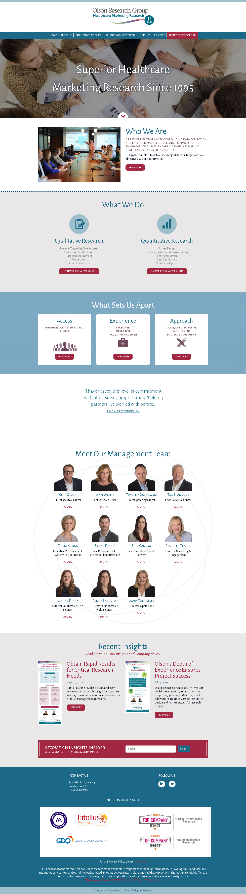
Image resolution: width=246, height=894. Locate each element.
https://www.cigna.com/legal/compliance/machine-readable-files (123, 880)
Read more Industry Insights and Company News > (123, 654)
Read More (75, 707)
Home (53, 35)
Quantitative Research (120, 35)
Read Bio (67, 507)
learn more (135, 167)
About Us (66, 35)
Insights (144, 35)
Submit (184, 749)
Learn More (64, 356)
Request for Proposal (182, 35)
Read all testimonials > (123, 411)
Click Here (140, 861)
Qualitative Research (88, 35)
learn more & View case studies (79, 271)
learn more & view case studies (167, 271)
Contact (159, 35)
